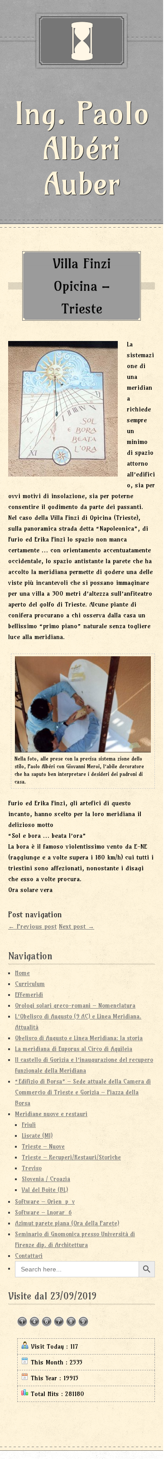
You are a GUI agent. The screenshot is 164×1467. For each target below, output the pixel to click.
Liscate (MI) (37, 1135)
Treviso (32, 1168)
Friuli (29, 1124)
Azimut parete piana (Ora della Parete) (67, 1223)
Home (22, 972)
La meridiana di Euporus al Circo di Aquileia (73, 1048)
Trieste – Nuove (43, 1146)
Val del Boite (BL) (45, 1189)
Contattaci (29, 1255)
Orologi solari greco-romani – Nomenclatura (75, 1005)
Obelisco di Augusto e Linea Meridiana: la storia (79, 1038)
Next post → (76, 926)
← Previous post (32, 926)
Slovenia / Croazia (46, 1178)
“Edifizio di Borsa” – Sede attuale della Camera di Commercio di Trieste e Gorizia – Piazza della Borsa (83, 1092)
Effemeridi (29, 994)
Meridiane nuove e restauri (51, 1113)
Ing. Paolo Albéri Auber (82, 148)
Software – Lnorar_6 (43, 1212)
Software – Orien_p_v (45, 1201)
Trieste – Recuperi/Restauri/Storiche (71, 1157)
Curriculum (30, 983)
